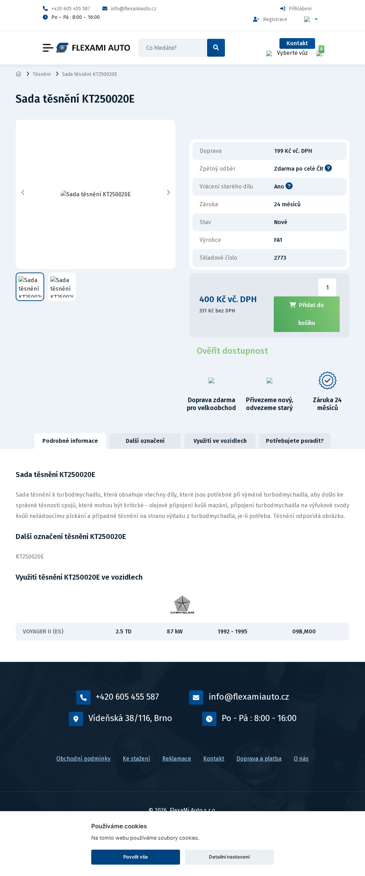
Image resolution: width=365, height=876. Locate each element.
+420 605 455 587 (70, 9)
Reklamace (176, 758)
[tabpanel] (182, 555)
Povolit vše (135, 857)
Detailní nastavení (229, 857)
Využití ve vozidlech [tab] (220, 440)
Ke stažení (136, 758)
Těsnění (42, 74)
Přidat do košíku (311, 314)
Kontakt (297, 43)
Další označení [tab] (145, 440)
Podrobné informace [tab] (70, 440)
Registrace (275, 19)
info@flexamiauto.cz (133, 9)
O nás (301, 758)
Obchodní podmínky (83, 758)
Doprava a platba (259, 758)
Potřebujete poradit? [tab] (295, 440)
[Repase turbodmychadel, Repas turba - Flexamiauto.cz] (93, 48)
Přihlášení (300, 9)
